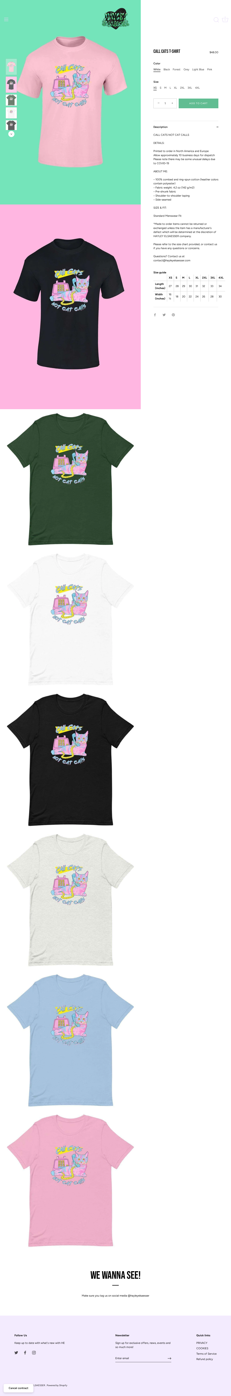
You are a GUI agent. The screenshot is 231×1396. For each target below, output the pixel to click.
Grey (186, 69)
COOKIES (202, 1348)
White (156, 69)
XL (175, 87)
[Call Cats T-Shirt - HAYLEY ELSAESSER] (11, 67)
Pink (209, 69)
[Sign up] (169, 1358)
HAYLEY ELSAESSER (34, 1385)
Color (156, 63)
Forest (176, 69)
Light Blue (198, 69)
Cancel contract (18, 1388)
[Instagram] (34, 1352)
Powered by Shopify (57, 1385)
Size (155, 81)
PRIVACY (201, 1343)
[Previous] (11, 53)
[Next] (11, 134)
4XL (197, 87)
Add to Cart (198, 103)
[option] (11, 67)
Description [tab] (160, 127)
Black (167, 69)
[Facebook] (25, 1352)
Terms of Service (206, 1353)
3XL (190, 87)
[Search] (216, 20)
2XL (182, 87)
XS (155, 87)
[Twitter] (16, 1352)
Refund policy (204, 1359)
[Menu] (6, 19)
